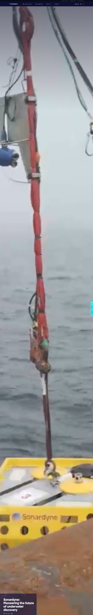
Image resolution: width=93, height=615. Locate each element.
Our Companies (80, 0)
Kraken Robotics (65, 0)
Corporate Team (73, 0)
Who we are (6, 613)
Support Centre (91, 310)
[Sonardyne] (13, 4)
